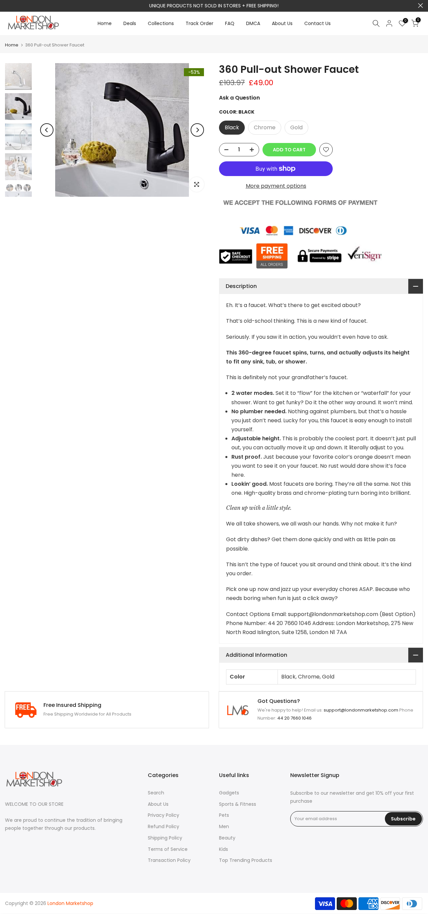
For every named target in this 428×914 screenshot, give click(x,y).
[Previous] (47, 130)
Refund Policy (163, 826)
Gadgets (229, 792)
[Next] (197, 130)
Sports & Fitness (237, 804)
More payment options (276, 186)
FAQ (229, 23)
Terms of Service (168, 849)
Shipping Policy (165, 837)
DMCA (253, 23)
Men (224, 826)
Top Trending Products (245, 860)
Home (105, 23)
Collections (161, 23)
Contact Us (317, 23)
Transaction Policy (169, 860)
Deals (129, 23)
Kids (223, 849)
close (7, 5)
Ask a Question (239, 98)
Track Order (199, 23)
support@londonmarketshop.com (361, 710)
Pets (224, 815)
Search (156, 792)
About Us (282, 23)
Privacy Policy (163, 815)
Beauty (227, 837)
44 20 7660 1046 (294, 718)
